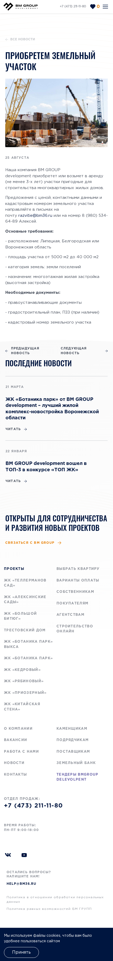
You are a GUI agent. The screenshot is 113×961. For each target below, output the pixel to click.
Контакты (15, 774)
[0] (93, 6)
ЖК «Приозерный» (25, 692)
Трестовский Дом (25, 630)
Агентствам (70, 614)
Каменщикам (71, 728)
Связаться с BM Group (29, 542)
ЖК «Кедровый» (22, 670)
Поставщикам (73, 751)
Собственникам (75, 591)
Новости (14, 763)
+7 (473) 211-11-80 (73, 6)
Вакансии (15, 740)
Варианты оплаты (77, 580)
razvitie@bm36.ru (35, 215)
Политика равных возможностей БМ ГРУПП (49, 908)
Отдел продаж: (33, 803)
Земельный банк (76, 763)
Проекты (14, 569)
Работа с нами (21, 751)
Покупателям (72, 603)
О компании (18, 728)
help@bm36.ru (21, 883)
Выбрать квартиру (78, 569)
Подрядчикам (72, 740)
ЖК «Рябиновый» (24, 681)
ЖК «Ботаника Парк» (28, 658)
